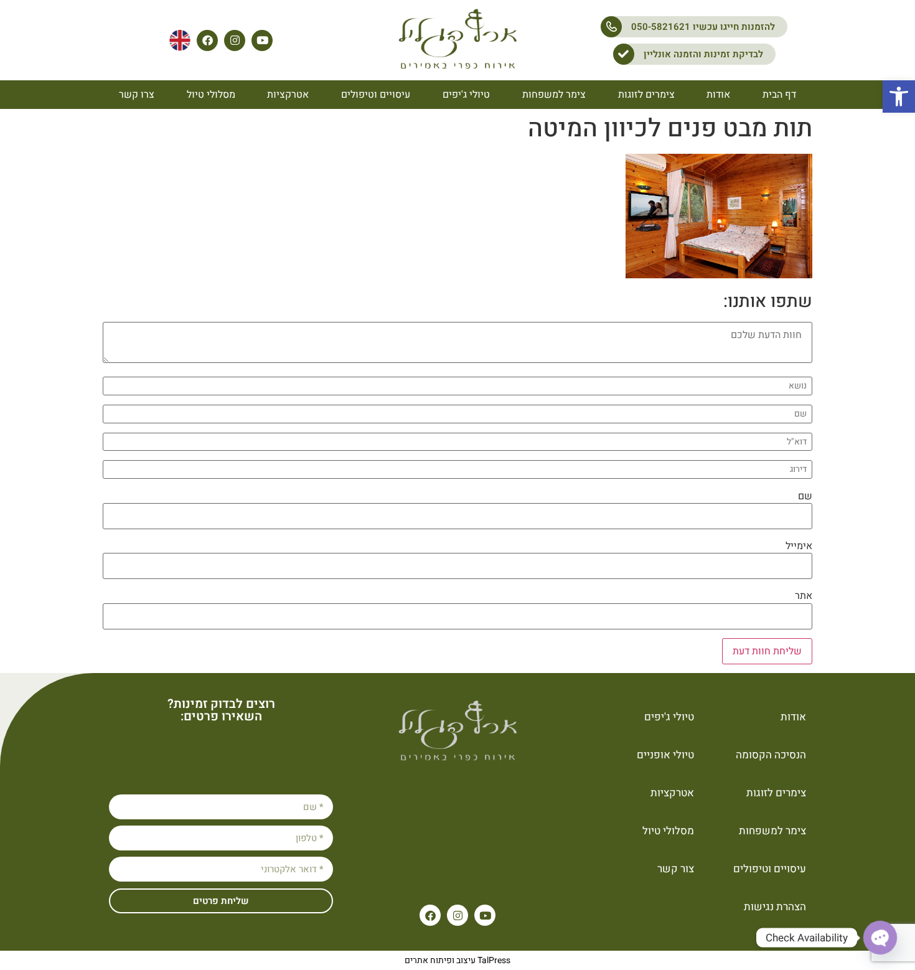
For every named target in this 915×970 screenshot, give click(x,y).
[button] (899, 96)
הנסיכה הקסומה (771, 755)
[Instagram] (234, 40)
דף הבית (779, 94)
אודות (718, 94)
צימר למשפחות (554, 94)
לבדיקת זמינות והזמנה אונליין (703, 54)
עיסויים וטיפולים (375, 94)
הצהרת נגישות (775, 907)
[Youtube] (262, 40)
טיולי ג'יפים (466, 94)
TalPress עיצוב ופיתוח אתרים (457, 960)
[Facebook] (207, 40)
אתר (803, 596)
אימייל (799, 546)
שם (805, 496)
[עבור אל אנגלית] (179, 40)
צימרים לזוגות (646, 94)
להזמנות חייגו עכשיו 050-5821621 (703, 27)
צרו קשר (136, 94)
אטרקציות (288, 94)
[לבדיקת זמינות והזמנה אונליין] (623, 54)
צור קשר (675, 869)
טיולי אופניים (665, 755)
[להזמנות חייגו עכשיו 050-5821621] (611, 26)
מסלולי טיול (211, 94)
